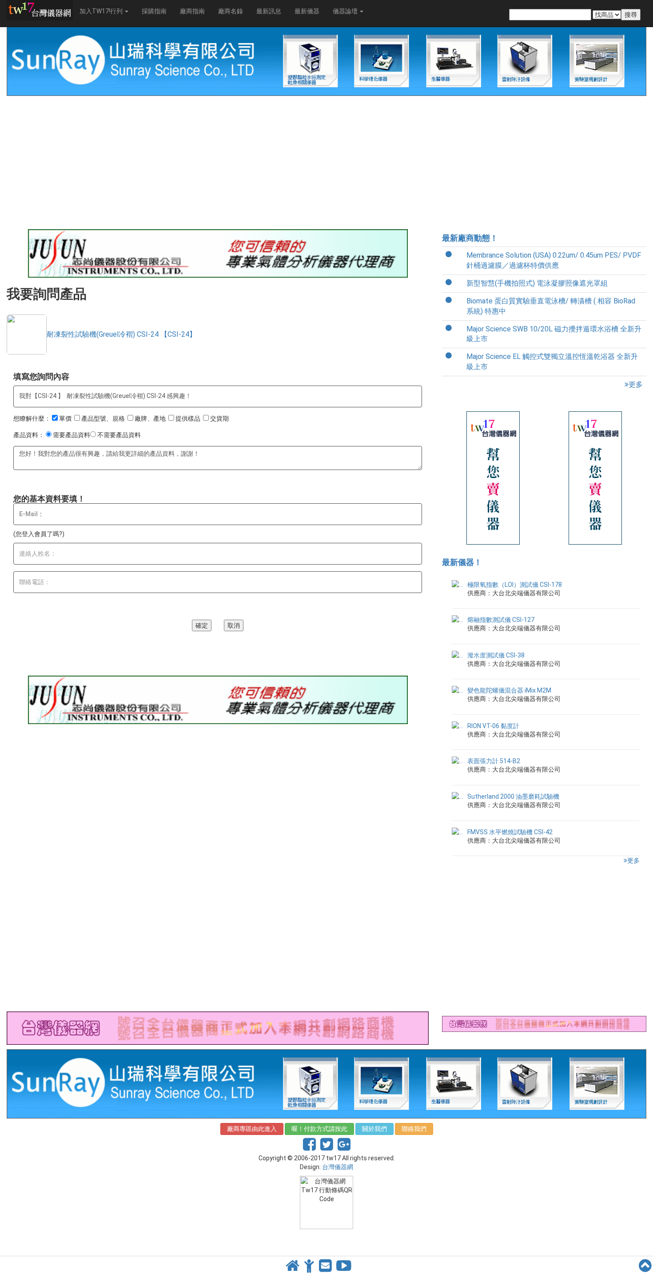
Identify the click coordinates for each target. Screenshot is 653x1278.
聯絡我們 (414, 1128)
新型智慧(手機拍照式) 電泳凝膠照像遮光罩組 (537, 283)
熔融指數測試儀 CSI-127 (500, 619)
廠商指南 (192, 11)
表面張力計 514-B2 (493, 760)
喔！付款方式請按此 (319, 1128)
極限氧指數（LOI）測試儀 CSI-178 (514, 584)
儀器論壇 (346, 11)
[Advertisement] (218, 162)
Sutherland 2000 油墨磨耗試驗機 (513, 796)
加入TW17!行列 (102, 11)
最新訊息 (268, 11)
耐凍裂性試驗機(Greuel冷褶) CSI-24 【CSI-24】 (121, 334)
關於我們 (374, 1128)
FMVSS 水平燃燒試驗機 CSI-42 (510, 832)
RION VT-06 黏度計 (493, 725)
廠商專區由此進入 (252, 1128)
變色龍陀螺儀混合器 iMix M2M (509, 690)
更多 (636, 384)
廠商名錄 (230, 11)
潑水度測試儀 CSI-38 (496, 655)
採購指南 (154, 11)
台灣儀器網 (337, 1167)
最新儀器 (307, 11)
